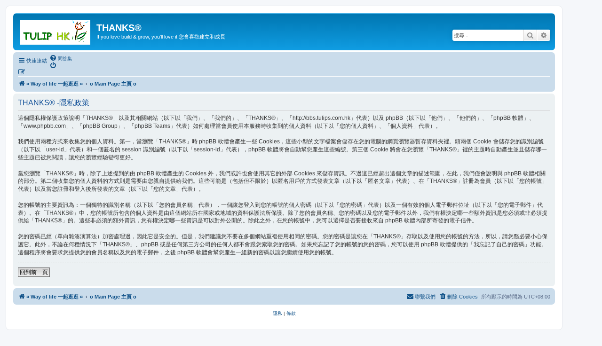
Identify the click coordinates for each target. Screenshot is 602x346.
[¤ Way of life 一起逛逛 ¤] (56, 31)
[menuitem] (60, 58)
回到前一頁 (34, 272)
